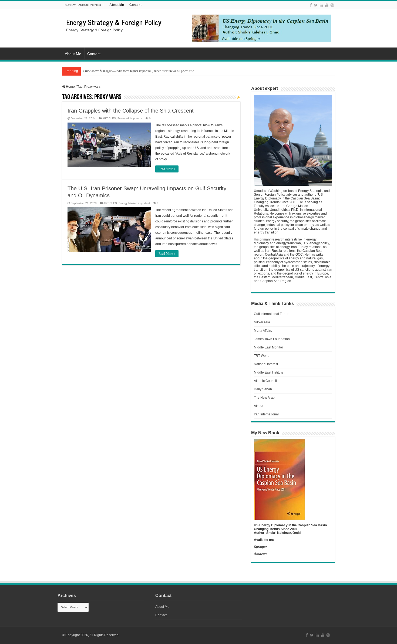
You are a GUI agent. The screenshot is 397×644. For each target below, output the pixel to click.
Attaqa (258, 406)
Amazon (260, 554)
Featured (123, 118)
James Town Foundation (272, 339)
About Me (116, 5)
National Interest (266, 364)
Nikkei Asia (262, 322)
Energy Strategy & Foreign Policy (113, 22)
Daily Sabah (263, 389)
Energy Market (128, 203)
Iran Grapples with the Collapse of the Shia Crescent (131, 111)
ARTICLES (109, 118)
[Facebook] (310, 5)
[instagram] (332, 5)
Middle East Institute (268, 372)
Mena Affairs (263, 331)
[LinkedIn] (321, 5)
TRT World (262, 356)
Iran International (266, 414)
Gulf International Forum (271, 314)
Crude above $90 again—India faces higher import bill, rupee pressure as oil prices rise (138, 71)
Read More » (167, 169)
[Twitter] (316, 5)
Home (70, 87)
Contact (135, 5)
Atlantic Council (265, 381)
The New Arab (264, 397)
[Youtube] (327, 5)
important (136, 118)
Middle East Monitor (268, 347)
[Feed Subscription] (238, 97)
